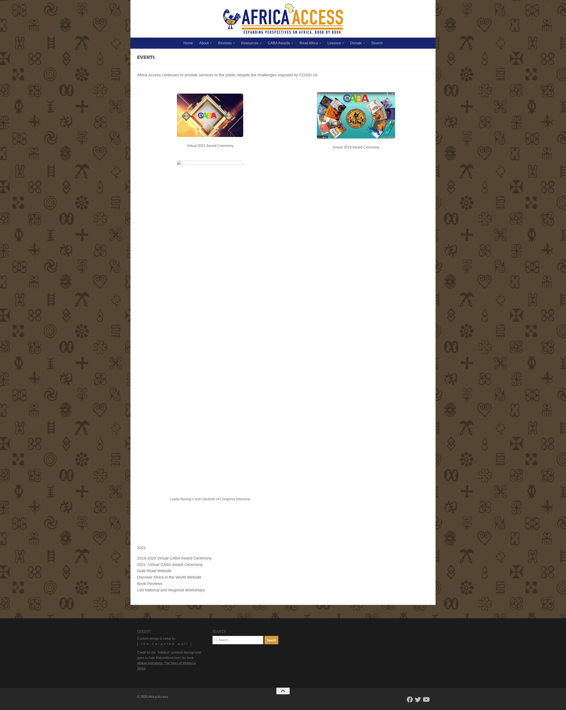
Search (376, 43)
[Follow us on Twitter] (418, 700)
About (203, 43)
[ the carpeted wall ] (165, 644)
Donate (356, 43)
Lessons (334, 43)
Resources (249, 43)
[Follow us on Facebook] (410, 700)
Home (188, 43)
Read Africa (309, 43)
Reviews (225, 43)
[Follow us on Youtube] (426, 700)
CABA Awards (279, 43)
